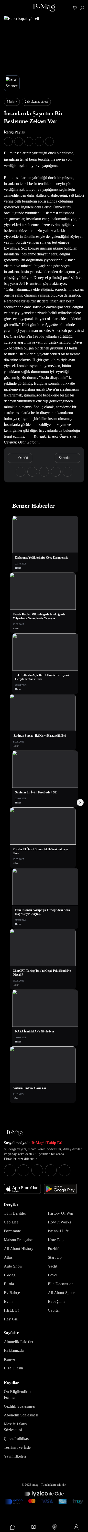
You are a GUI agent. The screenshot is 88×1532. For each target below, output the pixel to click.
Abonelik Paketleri (19, 1342)
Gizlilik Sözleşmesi (19, 1406)
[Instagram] (10, 1170)
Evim (8, 1301)
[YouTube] (23, 1170)
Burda (9, 1284)
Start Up (55, 1257)
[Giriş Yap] (76, 1527)
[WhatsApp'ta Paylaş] (28, 141)
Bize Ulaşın (13, 1368)
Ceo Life (11, 1222)
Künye (9, 1359)
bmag (35, 1484)
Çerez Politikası (17, 1438)
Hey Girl (11, 1319)
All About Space (61, 1293)
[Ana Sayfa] (14, 1133)
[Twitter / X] (37, 1170)
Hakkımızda (14, 1350)
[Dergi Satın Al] (33, 1527)
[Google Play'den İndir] (60, 1189)
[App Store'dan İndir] (22, 1189)
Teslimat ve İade (17, 1447)
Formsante (12, 1231)
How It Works (59, 1222)
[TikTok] (64, 1170)
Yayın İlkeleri (15, 1456)
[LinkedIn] (51, 1170)
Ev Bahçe (12, 1293)
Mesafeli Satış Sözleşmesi (15, 1427)
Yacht (52, 1266)
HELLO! (11, 1310)
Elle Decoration (61, 1284)
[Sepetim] (75, 8)
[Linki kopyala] (49, 141)
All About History (18, 1248)
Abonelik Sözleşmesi (21, 1415)
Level (52, 1275)
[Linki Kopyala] (67, 472)
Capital (54, 1310)
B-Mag (9, 1275)
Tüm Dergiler (15, 1213)
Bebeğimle (57, 1301)
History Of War (60, 1213)
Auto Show (13, 1266)
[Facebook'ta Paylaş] (8, 141)
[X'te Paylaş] (18, 141)
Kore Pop (56, 1240)
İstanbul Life (58, 1231)
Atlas (8, 1257)
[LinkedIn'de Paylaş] (39, 141)
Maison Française (18, 1240)
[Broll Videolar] (54, 1527)
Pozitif (53, 1248)
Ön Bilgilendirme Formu (18, 1394)
